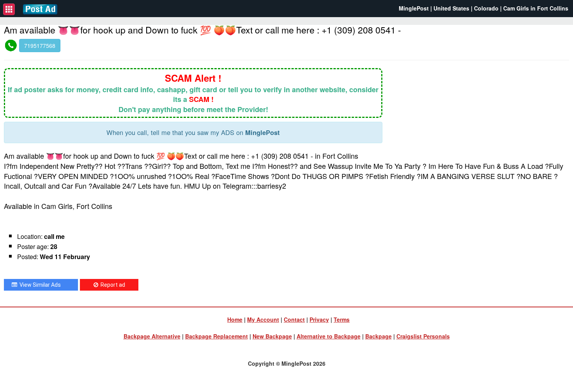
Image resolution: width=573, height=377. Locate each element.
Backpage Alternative (152, 336)
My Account (263, 319)
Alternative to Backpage (329, 336)
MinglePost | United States (434, 8)
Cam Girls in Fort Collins (535, 8)
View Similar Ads (39, 285)
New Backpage (272, 336)
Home (234, 319)
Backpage (378, 336)
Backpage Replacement (216, 336)
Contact (294, 319)
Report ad (111, 285)
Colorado (486, 8)
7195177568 (39, 45)
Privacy (319, 319)
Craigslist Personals (423, 336)
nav (9, 9)
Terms (342, 319)
